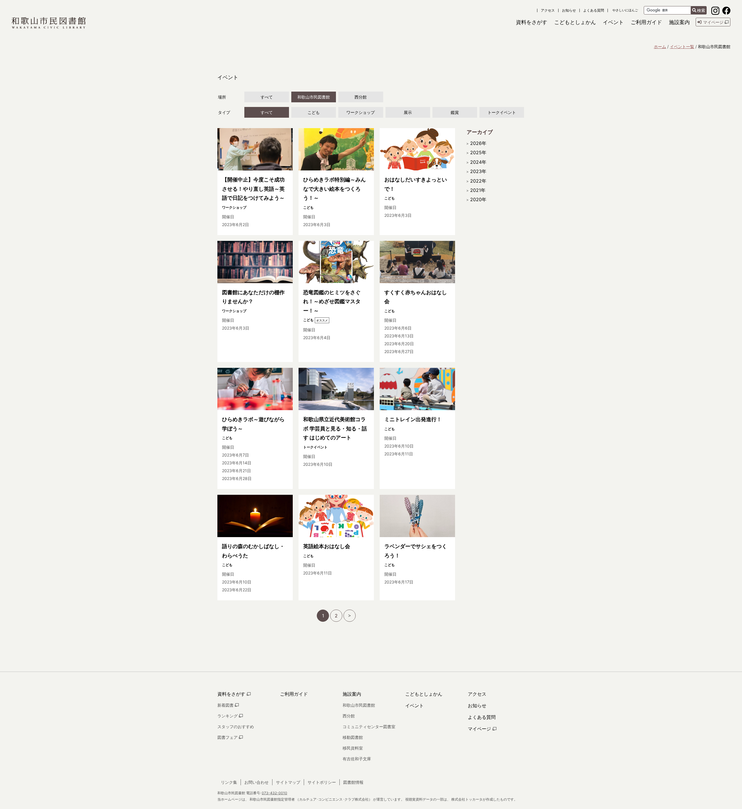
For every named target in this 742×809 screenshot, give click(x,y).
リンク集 (229, 782)
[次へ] (349, 615)
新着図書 (226, 705)
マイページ (480, 729)
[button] (531, 22)
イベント (414, 705)
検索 (701, 10)
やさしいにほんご (625, 10)
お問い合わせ (256, 782)
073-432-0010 (274, 793)
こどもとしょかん (423, 694)
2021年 (477, 190)
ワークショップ (360, 112)
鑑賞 (455, 112)
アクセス (548, 10)
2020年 (478, 199)
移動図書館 (353, 737)
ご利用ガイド (294, 694)
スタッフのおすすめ (235, 726)
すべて (267, 96)
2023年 (478, 171)
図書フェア (228, 737)
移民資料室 (353, 748)
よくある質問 (593, 10)
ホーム (660, 46)
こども (314, 112)
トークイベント (502, 112)
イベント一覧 (682, 46)
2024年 (478, 162)
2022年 (478, 180)
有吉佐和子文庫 (357, 758)
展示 (408, 112)
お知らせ (569, 10)
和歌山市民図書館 (313, 96)
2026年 (478, 143)
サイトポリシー (322, 782)
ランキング (228, 715)
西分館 (360, 96)
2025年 (478, 152)
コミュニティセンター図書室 (369, 726)
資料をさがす (232, 694)
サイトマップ (288, 782)
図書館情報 (353, 782)
